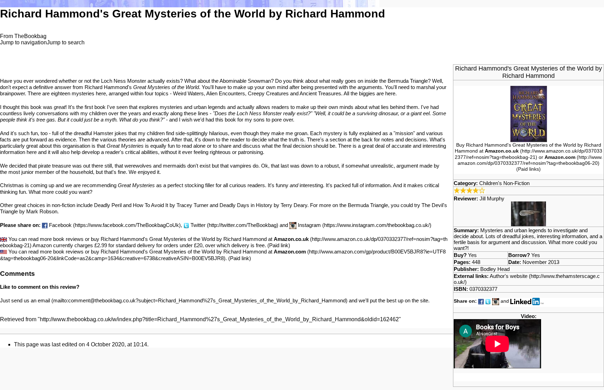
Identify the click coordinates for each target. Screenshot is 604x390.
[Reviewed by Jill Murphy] (528, 213)
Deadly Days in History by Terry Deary (263, 205)
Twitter (198, 225)
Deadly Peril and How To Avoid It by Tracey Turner (151, 205)
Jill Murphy (492, 198)
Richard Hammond (528, 75)
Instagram (309, 225)
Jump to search (66, 42)
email (44, 300)
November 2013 (541, 262)
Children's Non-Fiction (504, 183)
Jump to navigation (23, 42)
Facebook (60, 225)
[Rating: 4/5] (470, 190)
